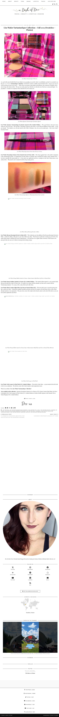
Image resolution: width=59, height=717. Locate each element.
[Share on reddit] (15, 408)
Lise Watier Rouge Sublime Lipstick (20, 412)
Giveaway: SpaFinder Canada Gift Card (46, 415)
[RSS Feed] (54, 4)
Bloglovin (30, 711)
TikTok (30, 697)
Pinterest (30, 704)
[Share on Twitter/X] (10, 408)
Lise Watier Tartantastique (38, 412)
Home (4, 1)
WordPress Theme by (50, 715)
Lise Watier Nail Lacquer (33, 411)
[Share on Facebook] (8, 408)
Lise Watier (7, 83)
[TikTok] (52, 4)
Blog (33, 25)
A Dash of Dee (8, 715)
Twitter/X (30, 689)
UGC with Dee (52, 1)
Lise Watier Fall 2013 (34, 410)
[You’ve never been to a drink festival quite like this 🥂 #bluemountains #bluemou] (30, 637)
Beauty (16, 1)
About (10, 1)
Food (22, 1)
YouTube (30, 708)
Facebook (30, 700)
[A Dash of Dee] (29, 10)
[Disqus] (29, 438)
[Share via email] (6, 408)
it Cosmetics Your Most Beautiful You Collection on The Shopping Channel (13, 416)
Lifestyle (36, 1)
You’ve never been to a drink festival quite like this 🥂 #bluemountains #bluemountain (30, 653)
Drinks (29, 1)
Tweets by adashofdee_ (30, 671)
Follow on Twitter (31, 673)
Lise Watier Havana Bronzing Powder (15, 411)
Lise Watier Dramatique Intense (18, 410)
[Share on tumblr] (13, 408)
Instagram (30, 693)
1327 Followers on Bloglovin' (30, 591)
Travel (43, 1)
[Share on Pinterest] (12, 408)
